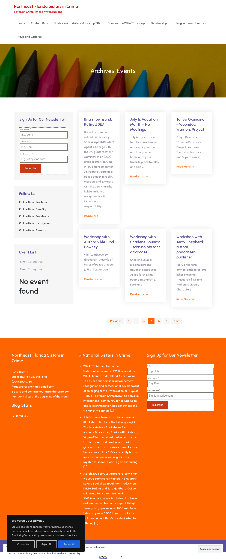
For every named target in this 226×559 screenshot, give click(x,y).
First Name (25, 129)
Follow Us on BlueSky (32, 209)
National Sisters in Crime (106, 355)
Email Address (26, 153)
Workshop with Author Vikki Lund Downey (99, 241)
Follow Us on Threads (33, 230)
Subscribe (30, 168)
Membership (159, 23)
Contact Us (38, 23)
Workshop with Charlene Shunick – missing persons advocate (145, 244)
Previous (115, 321)
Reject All (46, 544)
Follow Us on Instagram (34, 223)
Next (177, 321)
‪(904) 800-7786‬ (22, 382)
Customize (23, 544)
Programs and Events (190, 23)
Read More (91, 216)
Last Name (25, 141)
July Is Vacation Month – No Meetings (144, 124)
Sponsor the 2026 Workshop (126, 23)
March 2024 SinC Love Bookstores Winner (110, 474)
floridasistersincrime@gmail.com (33, 386)
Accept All (69, 544)
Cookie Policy (73, 553)
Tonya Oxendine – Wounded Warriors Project (190, 124)
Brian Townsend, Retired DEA (98, 122)
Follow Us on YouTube (33, 202)
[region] (46, 533)
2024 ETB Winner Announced (101, 366)
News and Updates (29, 37)
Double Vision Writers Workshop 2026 (78, 23)
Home (21, 23)
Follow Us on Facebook (34, 216)
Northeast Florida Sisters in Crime (46, 6)
